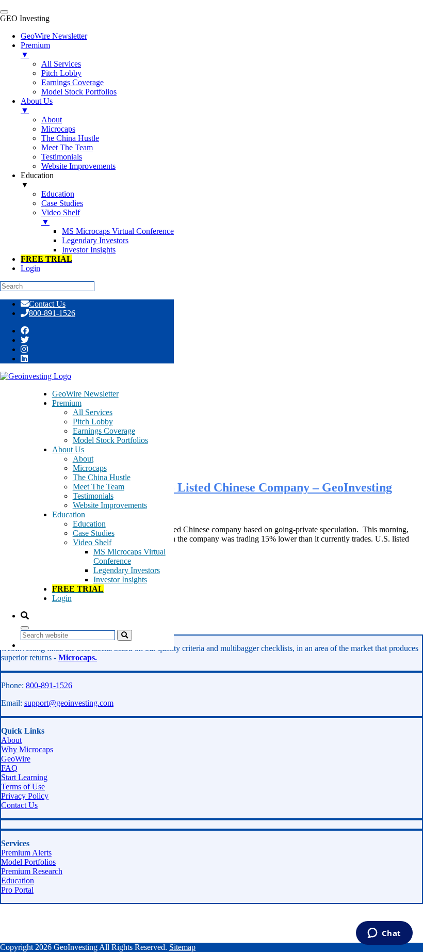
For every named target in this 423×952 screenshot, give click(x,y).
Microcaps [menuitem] (58, 128)
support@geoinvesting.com (68, 703)
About (83, 458)
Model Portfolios (28, 862)
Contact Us (47, 303)
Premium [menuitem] (35, 50)
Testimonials (93, 495)
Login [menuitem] (30, 268)
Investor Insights (120, 579)
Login (62, 598)
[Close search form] (25, 627)
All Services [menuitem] (61, 63)
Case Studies (94, 533)
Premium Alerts (26, 852)
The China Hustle (102, 477)
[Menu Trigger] (4, 11)
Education (89, 523)
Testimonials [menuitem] (61, 156)
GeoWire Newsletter (85, 393)
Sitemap (182, 947)
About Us (68, 449)
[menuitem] (46, 259)
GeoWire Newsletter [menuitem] (54, 35)
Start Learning (24, 777)
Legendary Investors (126, 570)
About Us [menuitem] (37, 106)
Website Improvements (110, 505)
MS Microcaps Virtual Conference (129, 556)
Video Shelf (92, 542)
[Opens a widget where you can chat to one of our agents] (384, 934)
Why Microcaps (27, 749)
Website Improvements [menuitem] (78, 166)
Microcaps (90, 468)
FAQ (9, 768)
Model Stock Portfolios (110, 440)
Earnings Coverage (104, 430)
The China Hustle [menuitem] (70, 138)
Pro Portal (17, 889)
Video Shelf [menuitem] (60, 217)
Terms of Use (23, 786)
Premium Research (31, 871)
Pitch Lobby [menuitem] (61, 73)
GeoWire (15, 758)
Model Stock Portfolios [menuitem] (79, 91)
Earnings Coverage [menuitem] (72, 82)
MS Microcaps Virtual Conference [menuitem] (118, 231)
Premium (67, 403)
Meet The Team (98, 486)
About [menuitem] (51, 119)
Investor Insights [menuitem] (89, 249)
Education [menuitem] (37, 180)
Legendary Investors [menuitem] (95, 240)
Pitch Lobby (93, 421)
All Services (92, 412)
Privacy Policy (24, 795)
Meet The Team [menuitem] (67, 147)
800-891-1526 (52, 313)
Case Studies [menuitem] (62, 203)
